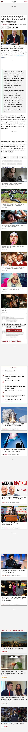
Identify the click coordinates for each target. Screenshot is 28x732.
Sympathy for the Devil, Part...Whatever (10, 524)
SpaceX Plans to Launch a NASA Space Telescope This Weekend (13, 425)
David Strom (5, 528)
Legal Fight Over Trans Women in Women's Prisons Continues (13, 450)
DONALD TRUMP (18, 161)
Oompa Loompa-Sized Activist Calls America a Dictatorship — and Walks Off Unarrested (13, 673)
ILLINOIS (4, 163)
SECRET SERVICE (11, 163)
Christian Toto (5, 575)
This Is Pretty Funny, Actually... (12, 381)
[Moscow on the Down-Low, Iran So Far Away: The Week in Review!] (14, 488)
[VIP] (25, 1)
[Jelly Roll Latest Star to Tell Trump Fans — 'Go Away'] (14, 561)
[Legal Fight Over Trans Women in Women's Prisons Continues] (14, 440)
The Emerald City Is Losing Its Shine (12, 649)
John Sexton (5, 24)
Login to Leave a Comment (14, 330)
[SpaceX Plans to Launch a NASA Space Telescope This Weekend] (14, 415)
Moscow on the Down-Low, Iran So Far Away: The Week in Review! (14, 498)
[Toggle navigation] (2, 1)
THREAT (19, 163)
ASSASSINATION (8, 161)
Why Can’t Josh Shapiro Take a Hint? (12, 724)
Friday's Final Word (10, 370)
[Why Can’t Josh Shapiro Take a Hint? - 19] (14, 714)
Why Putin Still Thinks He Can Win (13, 391)
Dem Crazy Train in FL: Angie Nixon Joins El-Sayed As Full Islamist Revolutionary (14, 599)
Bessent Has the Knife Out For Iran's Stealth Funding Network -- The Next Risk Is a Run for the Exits (15, 386)
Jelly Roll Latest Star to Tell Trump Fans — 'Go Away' (13, 571)
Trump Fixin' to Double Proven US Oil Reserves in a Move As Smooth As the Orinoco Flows (14, 376)
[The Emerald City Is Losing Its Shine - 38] (14, 639)
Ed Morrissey (5, 502)
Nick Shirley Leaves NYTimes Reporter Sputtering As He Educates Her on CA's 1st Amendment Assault (14, 699)
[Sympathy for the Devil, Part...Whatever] (14, 513)
